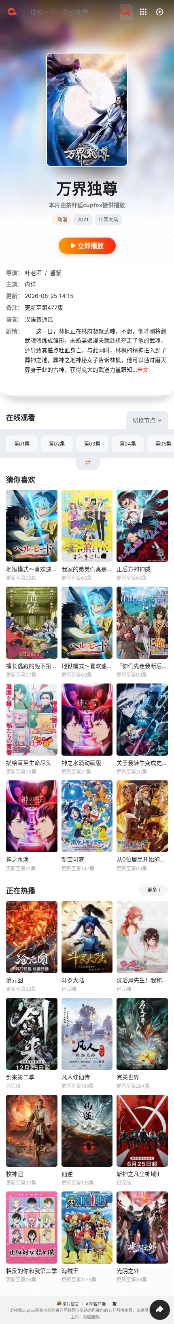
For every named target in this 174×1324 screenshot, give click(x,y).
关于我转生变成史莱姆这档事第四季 (142, 762)
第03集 (92, 444)
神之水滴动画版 (81, 762)
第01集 (22, 444)
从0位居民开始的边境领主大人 (142, 859)
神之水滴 (17, 859)
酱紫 (56, 272)
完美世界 (128, 1076)
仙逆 (67, 1173)
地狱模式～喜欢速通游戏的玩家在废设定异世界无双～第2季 (87, 665)
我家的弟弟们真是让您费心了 (87, 569)
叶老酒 (33, 272)
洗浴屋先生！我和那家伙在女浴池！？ (142, 980)
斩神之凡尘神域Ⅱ (138, 1173)
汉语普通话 (39, 319)
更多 (152, 890)
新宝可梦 (73, 859)
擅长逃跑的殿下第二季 (31, 665)
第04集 (128, 444)
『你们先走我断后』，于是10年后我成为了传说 (142, 665)
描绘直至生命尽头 (28, 762)
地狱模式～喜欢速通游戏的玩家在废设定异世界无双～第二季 (31, 569)
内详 (30, 284)
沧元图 (14, 980)
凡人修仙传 (76, 1076)
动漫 (62, 219)
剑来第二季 (20, 1076)
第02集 (57, 444)
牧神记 (14, 1173)
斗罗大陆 (73, 980)
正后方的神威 (134, 569)
